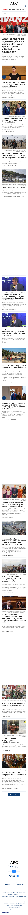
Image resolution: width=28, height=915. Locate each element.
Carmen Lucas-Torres (6, 419)
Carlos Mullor (4, 631)
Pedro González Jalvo (6, 309)
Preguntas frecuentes (14, 907)
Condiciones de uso (7, 892)
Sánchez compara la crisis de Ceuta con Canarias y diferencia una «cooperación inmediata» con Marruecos (13, 297)
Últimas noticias (21, 903)
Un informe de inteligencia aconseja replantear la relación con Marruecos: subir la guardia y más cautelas (14, 156)
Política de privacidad (9, 890)
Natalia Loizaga (5, 382)
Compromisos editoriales (21, 896)
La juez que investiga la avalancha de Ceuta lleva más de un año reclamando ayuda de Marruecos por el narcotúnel (14, 541)
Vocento (7, 889)
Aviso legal (15, 892)
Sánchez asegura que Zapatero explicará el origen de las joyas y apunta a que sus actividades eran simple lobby (13, 45)
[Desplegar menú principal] (2, 6)
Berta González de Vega (9, 196)
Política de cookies (19, 890)
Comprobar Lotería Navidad (10, 901)
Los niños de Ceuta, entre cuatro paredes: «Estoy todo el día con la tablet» (14, 367)
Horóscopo (5, 903)
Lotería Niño (19, 900)
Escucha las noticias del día (16, 905)
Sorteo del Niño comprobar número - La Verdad (12, 909)
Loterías (7, 905)
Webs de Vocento (22, 912)
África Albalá (4, 97)
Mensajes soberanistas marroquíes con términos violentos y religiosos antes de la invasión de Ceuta (14, 579)
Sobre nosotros (13, 889)
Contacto (20, 889)
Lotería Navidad (20, 901)
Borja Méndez (5, 165)
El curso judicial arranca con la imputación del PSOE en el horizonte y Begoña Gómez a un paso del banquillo (13, 406)
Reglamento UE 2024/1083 (14, 894)
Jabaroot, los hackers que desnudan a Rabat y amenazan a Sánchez (14, 774)
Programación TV (13, 903)
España (5, 13)
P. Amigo (4, 716)
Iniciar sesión (25, 6)
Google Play (21, 884)
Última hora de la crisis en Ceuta (16, 9)
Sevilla (16, 6)
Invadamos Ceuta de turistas (14, 188)
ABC (3, 750)
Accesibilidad (22, 892)
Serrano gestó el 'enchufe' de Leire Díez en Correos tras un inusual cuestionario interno (12, 504)
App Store (8, 884)
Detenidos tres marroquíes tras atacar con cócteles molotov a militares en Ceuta (13, 705)
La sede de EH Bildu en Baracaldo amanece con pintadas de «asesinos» (11, 740)
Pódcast (24, 909)
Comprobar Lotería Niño (11, 900)
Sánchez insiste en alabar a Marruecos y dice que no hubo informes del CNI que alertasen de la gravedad (13, 332)
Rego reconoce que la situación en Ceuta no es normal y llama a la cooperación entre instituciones (13, 85)
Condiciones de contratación (8, 896)
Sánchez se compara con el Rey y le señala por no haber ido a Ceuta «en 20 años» (14, 120)
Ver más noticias (14, 794)
